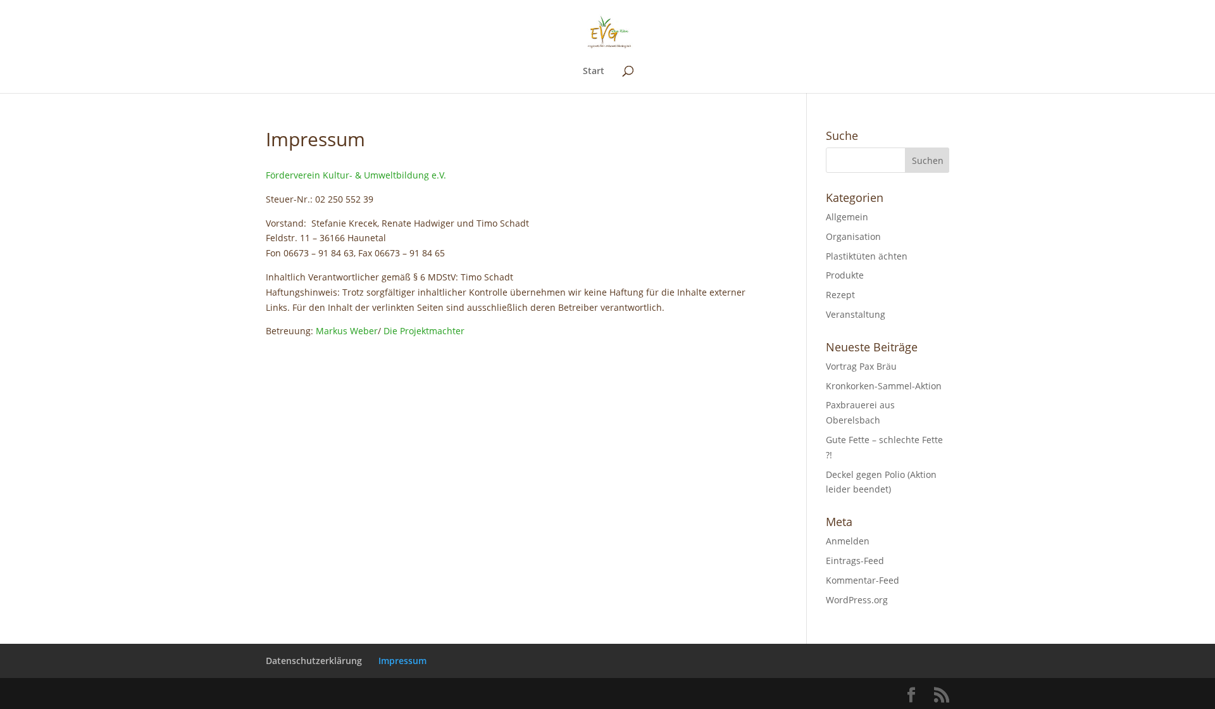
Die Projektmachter (423, 331)
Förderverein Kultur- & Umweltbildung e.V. (356, 175)
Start (593, 71)
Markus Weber (347, 331)
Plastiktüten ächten (866, 256)
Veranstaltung (855, 314)
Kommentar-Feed (862, 580)
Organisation (853, 236)
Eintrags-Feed (855, 561)
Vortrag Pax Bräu (861, 366)
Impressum (402, 661)
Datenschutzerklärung (314, 661)
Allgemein (847, 217)
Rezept (840, 295)
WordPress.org (857, 600)
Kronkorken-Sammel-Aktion (884, 386)
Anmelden (847, 541)
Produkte (845, 275)
